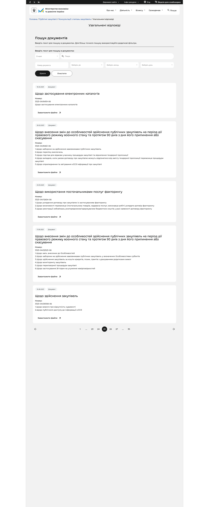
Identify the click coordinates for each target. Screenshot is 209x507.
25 (104, 329)
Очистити (62, 73)
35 (129, 329)
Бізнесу (139, 10)
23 (92, 329)
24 (98, 329)
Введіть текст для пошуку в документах (54, 51)
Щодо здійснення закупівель (56, 295)
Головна (33, 19)
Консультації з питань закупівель (75, 19)
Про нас (110, 10)
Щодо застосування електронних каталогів (67, 93)
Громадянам (155, 10)
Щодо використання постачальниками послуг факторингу (78, 191)
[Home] (49, 10)
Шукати (43, 73)
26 (111, 329)
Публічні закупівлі (48, 19)
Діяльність (125, 10)
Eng (148, 2)
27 (117, 329)
